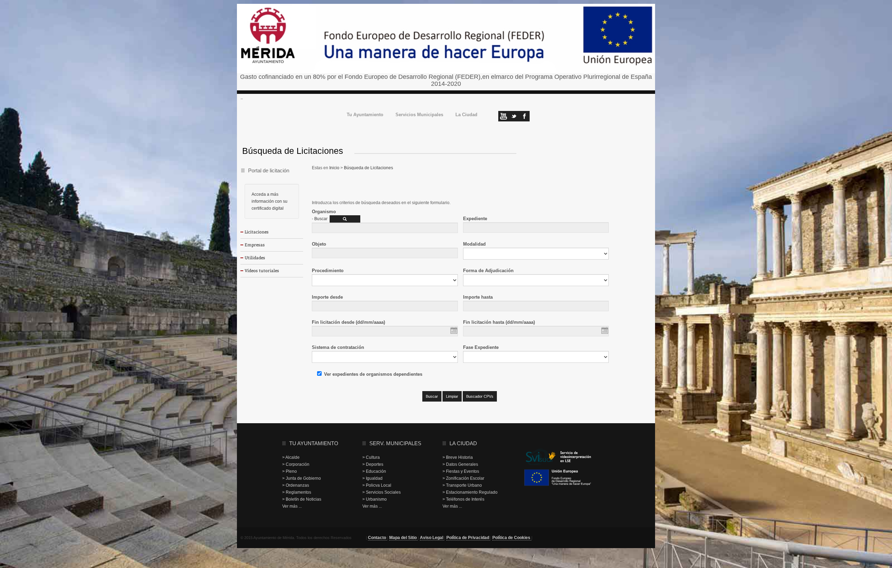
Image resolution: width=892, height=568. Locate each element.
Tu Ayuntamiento (365, 115)
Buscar (321, 218)
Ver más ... (292, 506)
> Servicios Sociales (381, 492)
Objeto (319, 244)
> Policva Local (376, 485)
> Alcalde (291, 457)
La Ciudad (466, 115)
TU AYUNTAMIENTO (313, 443)
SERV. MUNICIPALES (395, 443)
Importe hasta (478, 297)
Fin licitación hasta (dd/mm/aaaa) (499, 322)
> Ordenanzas (295, 485)
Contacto (377, 537)
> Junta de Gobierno (301, 478)
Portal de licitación (268, 170)
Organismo (324, 211)
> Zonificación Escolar (463, 478)
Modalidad (474, 244)
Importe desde (327, 297)
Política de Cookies (511, 537)
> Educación (374, 471)
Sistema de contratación (338, 347)
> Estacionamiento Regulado (470, 492)
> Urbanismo (374, 499)
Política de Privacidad (468, 537)
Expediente (475, 218)
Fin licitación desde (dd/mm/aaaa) (348, 322)
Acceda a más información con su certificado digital (269, 201)
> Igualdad (372, 478)
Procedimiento (328, 270)
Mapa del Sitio (403, 537)
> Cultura (371, 457)
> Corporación (295, 464)
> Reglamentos (296, 492)
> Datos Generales (460, 464)
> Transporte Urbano (462, 485)
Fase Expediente (481, 347)
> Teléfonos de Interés (463, 499)
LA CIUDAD (463, 443)
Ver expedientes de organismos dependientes (373, 374)
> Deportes (372, 464)
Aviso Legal (432, 537)
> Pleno (289, 471)
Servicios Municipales (419, 115)
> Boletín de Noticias (301, 499)
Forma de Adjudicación (488, 270)
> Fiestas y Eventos (461, 471)
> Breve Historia (458, 457)
